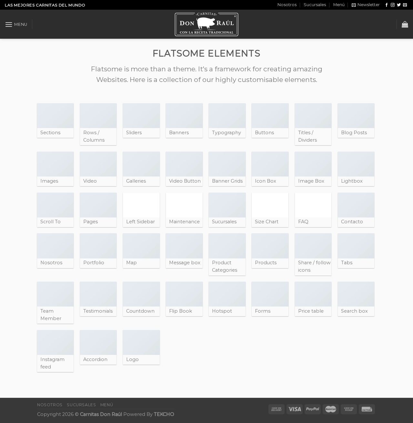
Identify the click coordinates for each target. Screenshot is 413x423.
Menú (339, 4)
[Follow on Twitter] (399, 5)
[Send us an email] (405, 5)
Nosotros (287, 4)
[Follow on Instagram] (393, 5)
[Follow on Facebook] (386, 5)
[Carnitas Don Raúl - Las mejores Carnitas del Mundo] (206, 24)
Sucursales (315, 4)
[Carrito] (405, 24)
